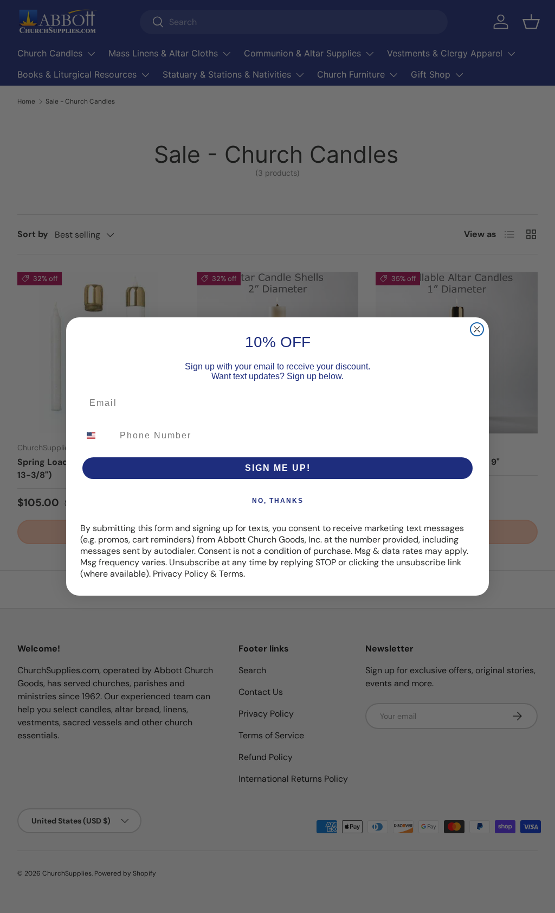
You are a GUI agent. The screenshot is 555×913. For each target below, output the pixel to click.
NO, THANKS (278, 501)
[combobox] (97, 435)
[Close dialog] (476, 329)
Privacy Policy (180, 573)
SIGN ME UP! (278, 468)
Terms (231, 573)
